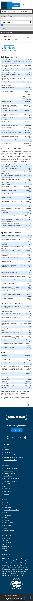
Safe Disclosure (8, 523)
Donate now (16, 430)
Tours (5, 528)
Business (6, 450)
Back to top (27, 598)
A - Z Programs (8, 471)
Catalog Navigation (7, 32)
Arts (5, 447)
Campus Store (8, 505)
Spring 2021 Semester (9, 48)
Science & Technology (10, 460)
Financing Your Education (11, 478)
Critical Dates (8, 476)
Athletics (6, 502)
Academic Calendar (9, 473)
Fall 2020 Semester (9, 45)
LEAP (5, 486)
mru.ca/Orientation (27, 97)
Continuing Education (10, 455)
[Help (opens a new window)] (31, 38)
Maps (5, 512)
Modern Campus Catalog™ (19, 600)
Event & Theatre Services (11, 510)
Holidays (6, 52)
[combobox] (16, 11)
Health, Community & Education (13, 457)
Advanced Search (5, 28)
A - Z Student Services (10, 468)
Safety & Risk (7, 525)
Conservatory (8, 507)
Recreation (7, 520)
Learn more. (19, 575)
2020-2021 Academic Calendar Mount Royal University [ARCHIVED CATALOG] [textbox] (17, 11)
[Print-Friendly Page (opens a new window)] (28, 38)
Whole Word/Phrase (8, 25)
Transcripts (7, 491)
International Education (11, 481)
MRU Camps (7, 515)
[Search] (30, 22)
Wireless (6, 494)
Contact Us (7, 554)
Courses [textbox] (4, 19)
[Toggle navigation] (29, 5)
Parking (6, 517)
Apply (16, 5)
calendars (10, 598)
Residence (7, 489)
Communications (9, 452)
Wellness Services (9, 530)
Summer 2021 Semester (10, 50)
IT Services (7, 484)
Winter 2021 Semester (9, 46)
